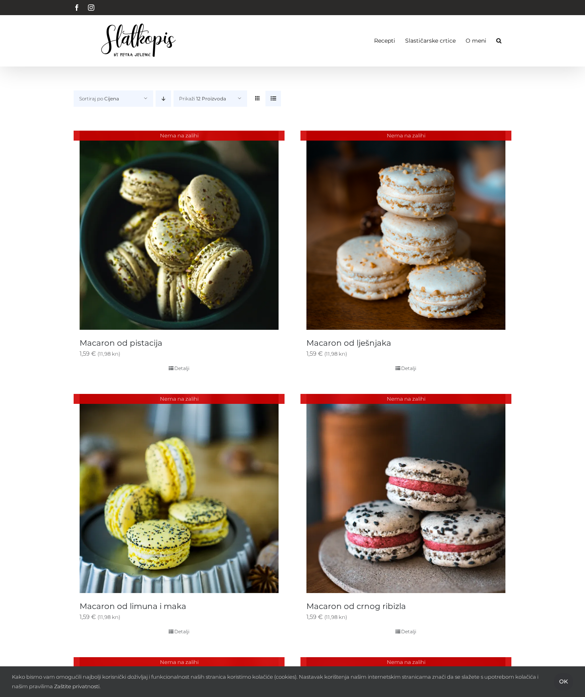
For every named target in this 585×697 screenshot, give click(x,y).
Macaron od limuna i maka (133, 606)
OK (563, 681)
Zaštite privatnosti (76, 686)
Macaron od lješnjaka (348, 343)
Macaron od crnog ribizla (356, 606)
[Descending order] (163, 98)
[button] (498, 40)
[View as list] (273, 98)
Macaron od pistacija (121, 343)
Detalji (181, 368)
